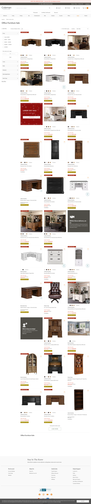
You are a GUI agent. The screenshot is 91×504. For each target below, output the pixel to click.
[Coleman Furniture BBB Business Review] (45, 490)
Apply (10, 57)
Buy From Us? (33, 473)
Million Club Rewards (45, 12)
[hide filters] (5, 28)
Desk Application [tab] (6, 74)
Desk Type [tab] (5, 78)
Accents (60, 15)
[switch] (21, 28)
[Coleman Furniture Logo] (6, 9)
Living (13, 15)
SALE (78, 15)
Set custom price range (7, 51)
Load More (55, 428)
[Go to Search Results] (50, 8)
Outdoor (53, 15)
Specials (3, 19)
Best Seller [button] (79, 28)
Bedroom (5, 15)
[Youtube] (47, 495)
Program (54, 471)
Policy (75, 477)
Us (31, 471)
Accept (83, 501)
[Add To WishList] (41, 34)
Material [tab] (4, 70)
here (60, 501)
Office (69, 15)
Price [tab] (4, 33)
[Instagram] (44, 495)
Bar (29, 15)
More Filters (4, 81)
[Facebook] (40, 495)
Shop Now (31, 117)
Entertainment (37, 15)
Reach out (24, 333)
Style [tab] (4, 65)
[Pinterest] (51, 495)
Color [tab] (4, 61)
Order (10, 473)
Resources (56, 12)
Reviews (76, 483)
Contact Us (87, 3)
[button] (58, 8)
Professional (35, 12)
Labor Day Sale (23, 61)
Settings (11, 471)
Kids (45, 15)
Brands (86, 15)
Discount (54, 473)
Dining (21, 15)
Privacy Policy (45, 501)
